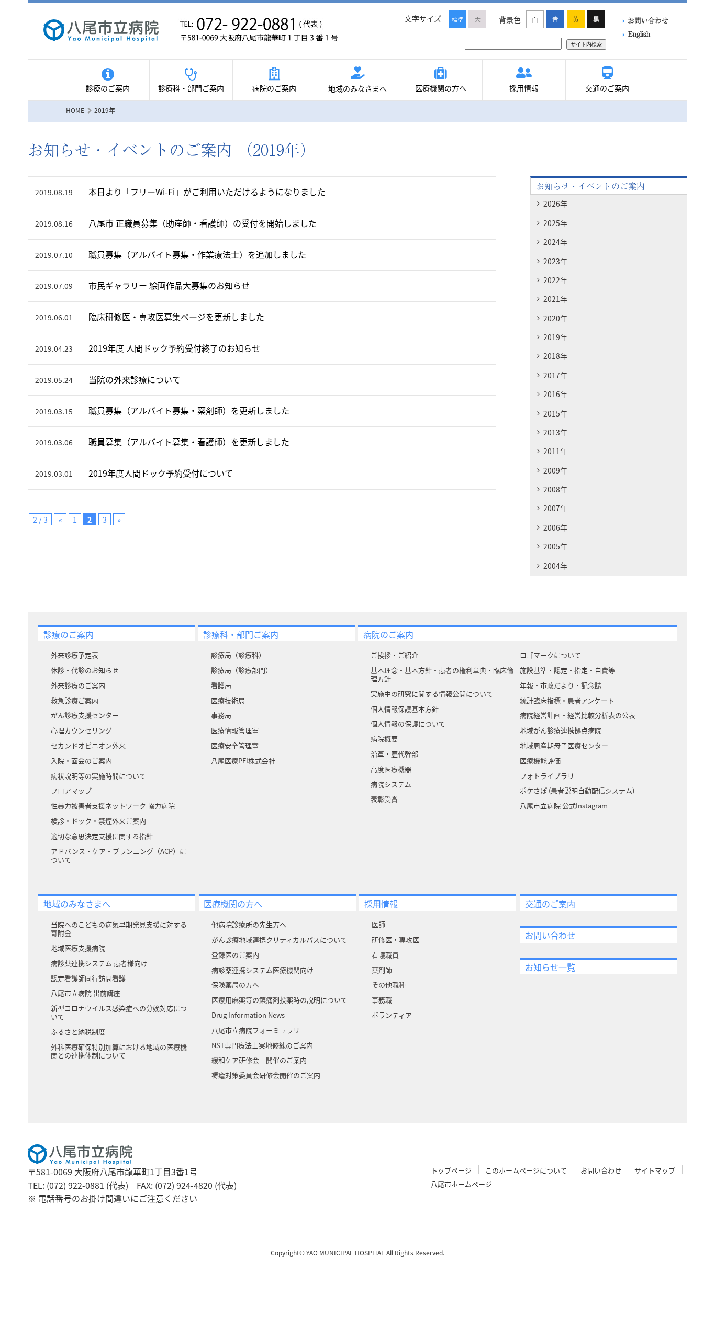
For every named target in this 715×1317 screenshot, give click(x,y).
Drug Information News (248, 1015)
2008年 (555, 489)
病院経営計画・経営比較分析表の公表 (577, 715)
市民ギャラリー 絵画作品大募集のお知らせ (169, 285)
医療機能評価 (540, 761)
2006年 (555, 527)
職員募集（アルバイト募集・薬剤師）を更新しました (188, 410)
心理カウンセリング (81, 730)
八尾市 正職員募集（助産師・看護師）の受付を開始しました (202, 223)
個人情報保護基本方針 (405, 709)
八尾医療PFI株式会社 (243, 761)
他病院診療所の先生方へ (248, 924)
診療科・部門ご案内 (191, 88)
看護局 (221, 685)
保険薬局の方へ (235, 984)
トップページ (451, 1170)
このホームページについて (526, 1170)
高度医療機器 (391, 769)
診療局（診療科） (238, 655)
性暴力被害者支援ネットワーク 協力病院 (113, 806)
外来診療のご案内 (78, 685)
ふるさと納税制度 (78, 1032)
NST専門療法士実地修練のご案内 (262, 1045)
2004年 (555, 565)
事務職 (382, 1000)
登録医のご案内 (235, 955)
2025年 (555, 223)
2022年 (555, 280)
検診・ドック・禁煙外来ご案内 (98, 821)
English (639, 34)
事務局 (221, 715)
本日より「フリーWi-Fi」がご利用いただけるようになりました (207, 191)
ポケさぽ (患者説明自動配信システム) (577, 790)
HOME (75, 110)
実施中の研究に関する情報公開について (432, 694)
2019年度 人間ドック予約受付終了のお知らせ (174, 348)
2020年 (555, 318)
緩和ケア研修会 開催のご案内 (259, 1060)
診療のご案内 (108, 88)
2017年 (555, 375)
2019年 (555, 337)
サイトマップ (654, 1170)
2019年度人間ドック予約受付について (160, 473)
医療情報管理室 (235, 730)
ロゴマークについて (550, 655)
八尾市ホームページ (461, 1184)
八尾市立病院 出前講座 (85, 993)
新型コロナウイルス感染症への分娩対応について (119, 1012)
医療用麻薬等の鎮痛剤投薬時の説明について (279, 1000)
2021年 (555, 299)
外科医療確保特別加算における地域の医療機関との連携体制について (119, 1051)
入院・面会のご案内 (81, 761)
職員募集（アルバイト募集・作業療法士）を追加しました (197, 254)
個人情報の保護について (408, 723)
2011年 (555, 451)
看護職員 (385, 955)
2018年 (555, 356)
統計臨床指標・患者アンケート (567, 700)
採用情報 (524, 88)
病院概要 (384, 739)
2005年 (555, 546)
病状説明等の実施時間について (98, 776)
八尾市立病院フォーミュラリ (255, 1030)
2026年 (555, 203)
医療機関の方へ (440, 88)
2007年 (555, 508)
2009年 (555, 470)
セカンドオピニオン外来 (88, 745)
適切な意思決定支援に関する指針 (102, 836)
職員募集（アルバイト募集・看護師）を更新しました (188, 441)
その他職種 (389, 984)
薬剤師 (382, 970)
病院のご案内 (274, 88)
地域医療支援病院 (78, 948)
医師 (378, 924)
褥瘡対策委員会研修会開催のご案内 (265, 1075)
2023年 (555, 261)
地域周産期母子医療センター (564, 745)
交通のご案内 (607, 88)
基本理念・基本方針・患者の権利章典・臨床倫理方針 (442, 674)
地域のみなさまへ (357, 88)
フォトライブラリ (547, 776)
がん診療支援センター (85, 715)
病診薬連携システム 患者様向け (99, 963)
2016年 (555, 394)
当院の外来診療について (134, 379)
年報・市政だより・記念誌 (560, 685)
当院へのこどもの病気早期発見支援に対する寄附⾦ (119, 928)
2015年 (555, 413)
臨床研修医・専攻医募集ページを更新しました (176, 316)
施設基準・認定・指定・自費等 (567, 670)
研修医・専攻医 (395, 939)
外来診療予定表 (74, 655)
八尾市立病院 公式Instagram (564, 806)
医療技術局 (228, 700)
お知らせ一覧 (550, 967)
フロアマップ (71, 790)
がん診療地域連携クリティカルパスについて (279, 939)
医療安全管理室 (235, 745)
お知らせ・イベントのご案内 (590, 185)
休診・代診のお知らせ (85, 670)
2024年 (555, 242)
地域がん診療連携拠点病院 (560, 730)
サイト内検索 (586, 44)
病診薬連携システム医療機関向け (262, 970)
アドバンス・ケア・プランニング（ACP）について (118, 855)
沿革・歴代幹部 (394, 754)
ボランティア (392, 1015)
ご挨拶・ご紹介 (394, 655)
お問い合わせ (648, 20)
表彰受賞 (384, 799)
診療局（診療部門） (241, 670)
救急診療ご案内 (74, 700)
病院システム (391, 784)
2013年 (555, 432)
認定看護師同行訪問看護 (88, 978)
